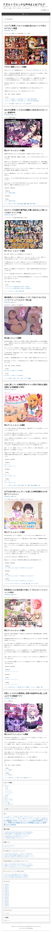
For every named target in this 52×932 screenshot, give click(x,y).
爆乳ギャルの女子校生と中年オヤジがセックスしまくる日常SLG (17, 867)
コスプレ (20, 103)
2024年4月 (7, 887)
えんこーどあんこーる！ (10, 466)
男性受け (27, 687)
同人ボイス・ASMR (9, 799)
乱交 (43, 819)
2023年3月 (7, 905)
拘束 (31, 203)
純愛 (40, 822)
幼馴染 (34, 821)
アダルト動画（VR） (9, 804)
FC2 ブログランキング (9, 846)
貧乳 (15, 378)
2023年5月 (7, 903)
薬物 (42, 822)
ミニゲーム (8, 794)
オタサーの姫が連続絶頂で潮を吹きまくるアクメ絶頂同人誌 (16, 875)
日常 (36, 583)
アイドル (12, 817)
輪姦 (19, 203)
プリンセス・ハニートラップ (11, 671)
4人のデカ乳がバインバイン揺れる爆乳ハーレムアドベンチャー (17, 835)
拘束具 (14, 823)
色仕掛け (19, 687)
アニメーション (26, 816)
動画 (7, 795)
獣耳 (27, 823)
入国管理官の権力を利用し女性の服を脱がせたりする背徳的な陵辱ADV (19, 832)
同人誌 (10, 378)
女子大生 (23, 583)
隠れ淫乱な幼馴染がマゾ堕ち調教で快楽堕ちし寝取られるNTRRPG (18, 833)
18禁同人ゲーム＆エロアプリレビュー (15, 851)
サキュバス (39, 817)
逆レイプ (23, 687)
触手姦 (22, 203)
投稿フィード (7, 920)
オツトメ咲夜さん (8, 770)
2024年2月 (7, 890)
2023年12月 (7, 893)
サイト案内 (7, 913)
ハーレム (12, 819)
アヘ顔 (39, 485)
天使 (23, 820)
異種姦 (28, 203)
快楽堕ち (40, 820)
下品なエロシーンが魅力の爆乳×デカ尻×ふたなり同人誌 (16, 874)
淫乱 (22, 823)
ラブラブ (21, 777)
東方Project (26, 777)
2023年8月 (7, 898)
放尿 (17, 103)
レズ (40, 819)
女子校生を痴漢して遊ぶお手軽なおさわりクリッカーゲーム (16, 836)
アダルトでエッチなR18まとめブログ (24, 4)
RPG (14, 203)
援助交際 (35, 485)
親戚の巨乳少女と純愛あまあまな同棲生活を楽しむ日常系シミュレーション (20, 856)
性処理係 (45, 820)
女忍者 (28, 820)
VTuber (17, 291)
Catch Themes (30, 928)
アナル (17, 817)
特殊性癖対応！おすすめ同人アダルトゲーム (17, 861)
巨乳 (19, 485)
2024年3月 (7, 888)
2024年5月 (7, 885)
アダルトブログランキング (10, 845)
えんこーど (7, 464)
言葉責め (8, 824)
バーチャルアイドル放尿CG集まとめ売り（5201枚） (17, 286)
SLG (7, 788)
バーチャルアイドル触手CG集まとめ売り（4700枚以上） (18, 288)
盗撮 (37, 823)
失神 (25, 821)
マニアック (18, 378)
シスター (44, 817)
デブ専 (7, 819)
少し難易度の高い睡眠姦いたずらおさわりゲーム (14, 837)
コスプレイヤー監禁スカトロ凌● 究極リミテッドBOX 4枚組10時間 (20, 99)
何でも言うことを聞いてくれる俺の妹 (13, 370)
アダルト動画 (11, 103)
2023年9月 (7, 897)
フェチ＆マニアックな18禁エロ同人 (14, 871)
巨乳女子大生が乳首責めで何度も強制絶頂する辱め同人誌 (16, 877)
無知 (25, 823)
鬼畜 (30, 103)
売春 (15, 821)
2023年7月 (7, 900)
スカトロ (24, 103)
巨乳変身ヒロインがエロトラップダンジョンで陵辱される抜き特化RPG (19, 865)
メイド (30, 777)
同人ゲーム (11, 203)
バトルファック (33, 687)
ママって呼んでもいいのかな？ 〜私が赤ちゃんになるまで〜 (19, 568)
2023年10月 (7, 895)
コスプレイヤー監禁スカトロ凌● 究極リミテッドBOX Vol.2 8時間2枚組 (21, 101)
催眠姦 (8, 820)
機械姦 (25, 203)
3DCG (5, 817)
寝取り (29, 485)
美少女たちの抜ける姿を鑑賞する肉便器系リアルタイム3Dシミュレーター (19, 855)
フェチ (30, 819)
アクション (8, 790)
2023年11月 (7, 894)
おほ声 (8, 817)
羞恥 (28, 103)
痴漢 (35, 823)
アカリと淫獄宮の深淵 (9, 193)
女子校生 (22, 485)
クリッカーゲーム (9, 792)
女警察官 (30, 820)
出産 (13, 821)
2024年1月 (7, 891)
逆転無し (38, 687)
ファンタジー (22, 818)
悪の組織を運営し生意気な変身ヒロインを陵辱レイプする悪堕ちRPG (18, 854)
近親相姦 (29, 378)
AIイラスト (11, 291)
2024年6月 (7, 884)
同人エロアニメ (11, 777)
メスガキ (25, 378)
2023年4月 (7, 904)
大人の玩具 (19, 821)
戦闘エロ (34, 203)
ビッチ (16, 819)
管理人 (12, 30)
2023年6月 (7, 901)
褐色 (22, 378)
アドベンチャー (11, 583)
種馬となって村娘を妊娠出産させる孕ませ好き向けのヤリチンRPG (18, 864)
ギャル (26, 485)
